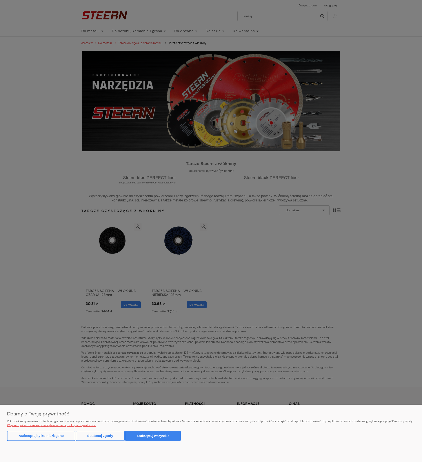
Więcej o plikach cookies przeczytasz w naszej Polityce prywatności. (51, 425)
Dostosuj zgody (100, 436)
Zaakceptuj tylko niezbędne (41, 436)
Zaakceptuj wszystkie (153, 436)
